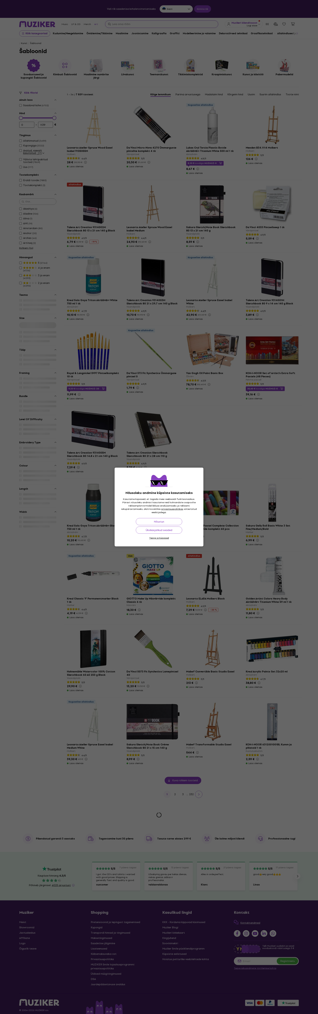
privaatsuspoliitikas (172, 509)
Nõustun (159, 522)
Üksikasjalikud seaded (159, 530)
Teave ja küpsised (159, 538)
